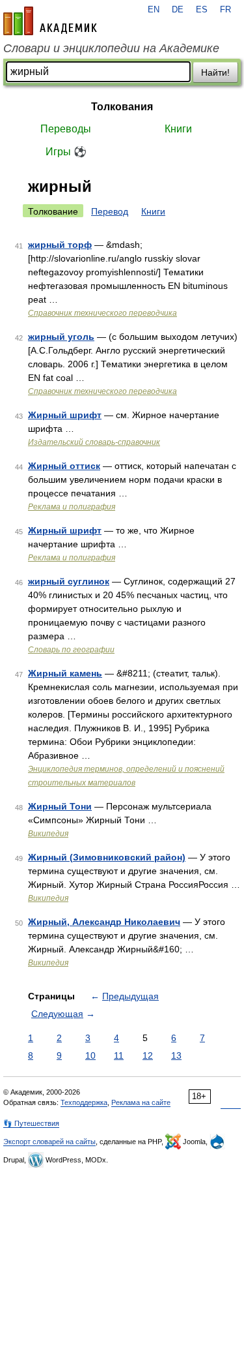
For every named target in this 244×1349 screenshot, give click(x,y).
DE (177, 9)
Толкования (122, 106)
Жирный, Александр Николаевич (104, 922)
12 (147, 1055)
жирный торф (60, 244)
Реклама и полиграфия (71, 506)
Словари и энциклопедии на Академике (111, 48)
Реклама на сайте (140, 1102)
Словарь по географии (71, 649)
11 (119, 1055)
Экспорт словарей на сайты (49, 1141)
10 (90, 1055)
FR (225, 9)
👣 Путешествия (31, 1123)
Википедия (48, 833)
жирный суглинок (68, 581)
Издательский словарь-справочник (94, 442)
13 (176, 1055)
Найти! (215, 72)
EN (153, 9)
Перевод (109, 211)
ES (202, 9)
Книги (178, 128)
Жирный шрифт (65, 415)
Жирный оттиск (64, 466)
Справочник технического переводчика (102, 313)
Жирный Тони (60, 806)
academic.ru (50, 21)
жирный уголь (61, 336)
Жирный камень (65, 673)
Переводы (65, 128)
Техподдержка (84, 1102)
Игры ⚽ (66, 151)
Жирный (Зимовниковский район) (106, 857)
